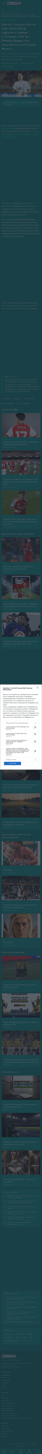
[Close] (38, 688)
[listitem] (21, 723)
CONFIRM (12, 763)
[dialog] (21, 727)
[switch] (34, 727)
